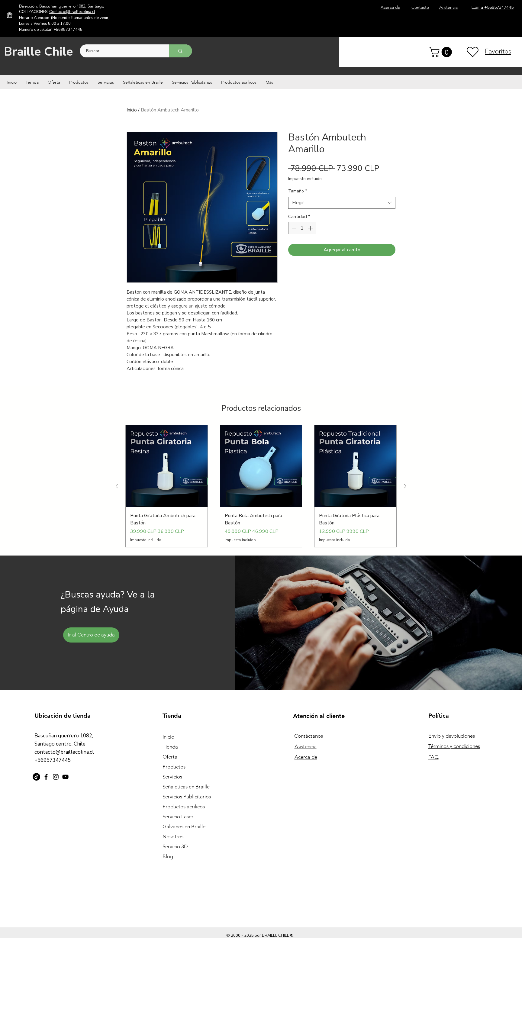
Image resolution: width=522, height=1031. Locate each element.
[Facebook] (46, 777)
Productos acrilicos (184, 807)
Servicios (172, 777)
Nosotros (173, 836)
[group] (261, 486)
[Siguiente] (405, 486)
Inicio (132, 110)
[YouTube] (65, 777)
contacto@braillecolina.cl (64, 752)
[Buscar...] (180, 50)
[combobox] (341, 203)
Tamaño (297, 191)
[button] (441, 52)
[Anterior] (116, 486)
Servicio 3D (175, 846)
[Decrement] (293, 228)
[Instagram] (56, 777)
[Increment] (311, 228)
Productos (174, 767)
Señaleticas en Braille (186, 787)
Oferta (170, 757)
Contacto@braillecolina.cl (72, 11)
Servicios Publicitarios (187, 797)
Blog (168, 856)
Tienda (170, 747)
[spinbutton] (302, 228)
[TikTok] (36, 777)
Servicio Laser (178, 817)
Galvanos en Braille (184, 826)
